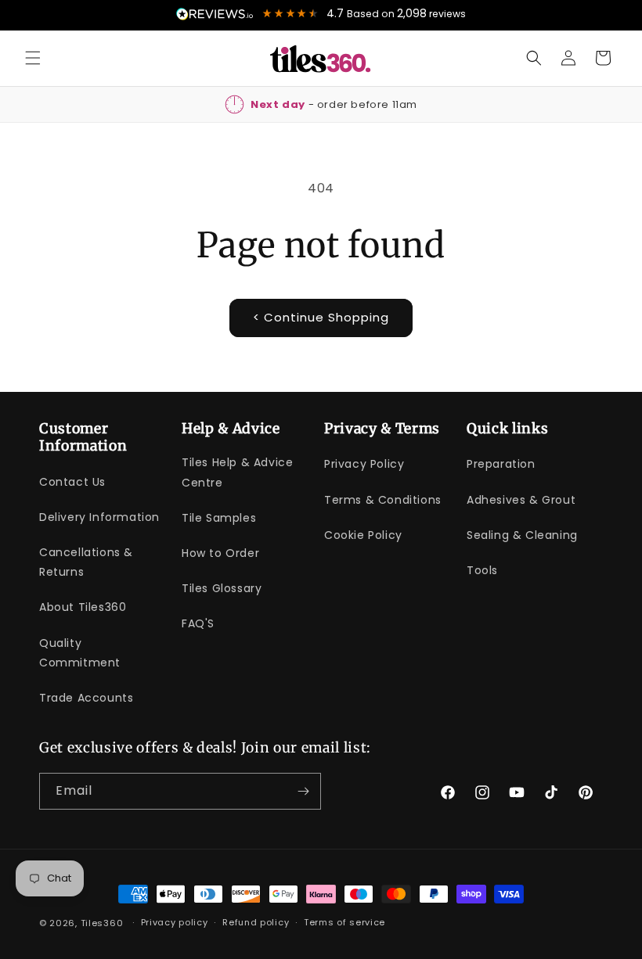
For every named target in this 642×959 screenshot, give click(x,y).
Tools (482, 570)
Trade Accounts (86, 698)
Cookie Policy (363, 535)
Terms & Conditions (383, 500)
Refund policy (255, 922)
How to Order (220, 553)
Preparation (501, 464)
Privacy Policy (364, 464)
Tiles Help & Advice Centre (237, 472)
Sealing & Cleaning (522, 535)
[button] (33, 58)
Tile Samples (219, 518)
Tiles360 (102, 923)
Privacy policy (174, 922)
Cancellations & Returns (86, 562)
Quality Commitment (80, 652)
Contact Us (72, 482)
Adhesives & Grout (521, 500)
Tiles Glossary (221, 588)
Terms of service (344, 922)
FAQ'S (198, 623)
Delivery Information (99, 517)
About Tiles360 (82, 607)
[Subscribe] (303, 791)
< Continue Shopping (321, 317)
